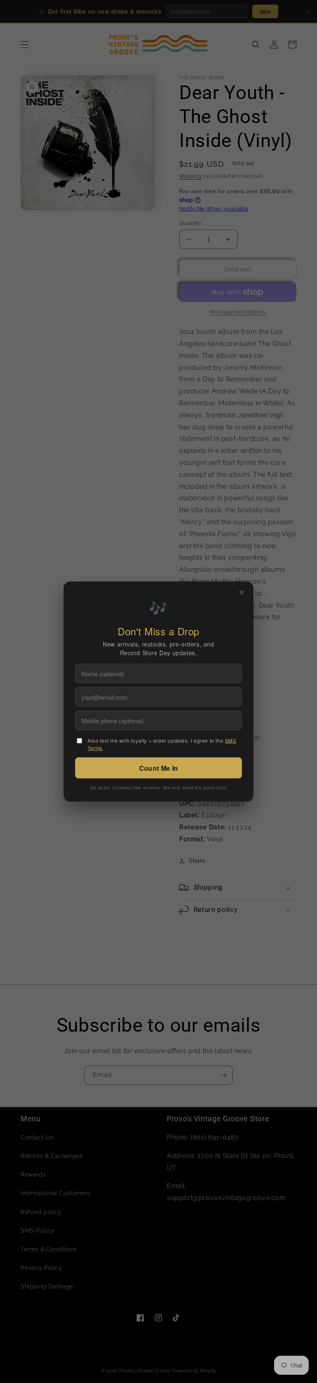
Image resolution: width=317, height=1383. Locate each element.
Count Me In (158, 768)
